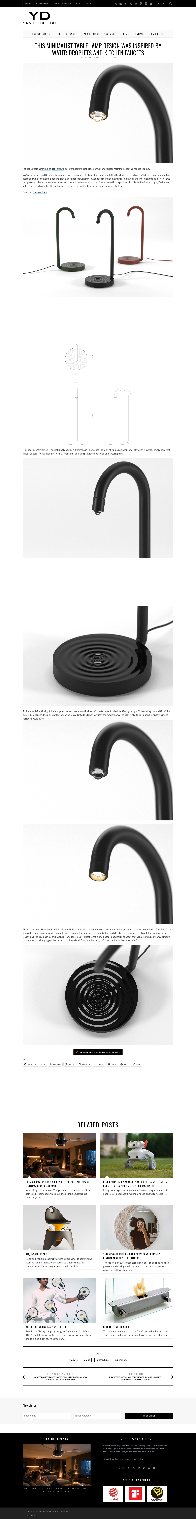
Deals (126, 33)
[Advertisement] (121, 17)
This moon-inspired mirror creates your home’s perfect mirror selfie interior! (132, 1256)
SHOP (78, 3)
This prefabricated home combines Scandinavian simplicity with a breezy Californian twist (135, 1376)
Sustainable (111, 33)
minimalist (45, 168)
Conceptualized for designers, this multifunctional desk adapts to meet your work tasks (60, 1376)
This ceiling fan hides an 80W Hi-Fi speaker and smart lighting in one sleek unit (56, 1490)
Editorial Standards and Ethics (116, 1459)
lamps (87, 1359)
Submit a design (62, 3)
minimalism (121, 1359)
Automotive (72, 33)
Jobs (88, 3)
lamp (167, 178)
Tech (58, 33)
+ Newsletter (156, 33)
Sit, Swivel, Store (36, 1254)
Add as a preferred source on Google (100, 1052)
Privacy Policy (137, 1459)
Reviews (139, 33)
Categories (42, 3)
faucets (73, 1359)
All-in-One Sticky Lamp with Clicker (47, 1327)
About (28, 3)
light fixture (58, 168)
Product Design (41, 33)
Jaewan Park (40, 192)
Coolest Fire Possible (116, 1327)
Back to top (32, 1515)
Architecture (91, 33)
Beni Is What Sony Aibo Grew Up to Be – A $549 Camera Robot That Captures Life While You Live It (135, 1184)
